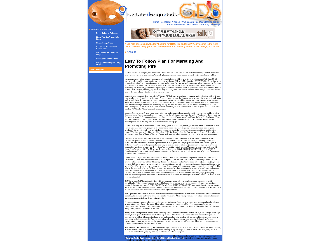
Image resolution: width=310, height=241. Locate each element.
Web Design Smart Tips (101, 29)
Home (156, 22)
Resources (192, 24)
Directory (204, 24)
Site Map (215, 24)
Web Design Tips (190, 22)
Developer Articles (170, 22)
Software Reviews (175, 24)
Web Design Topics (210, 22)
